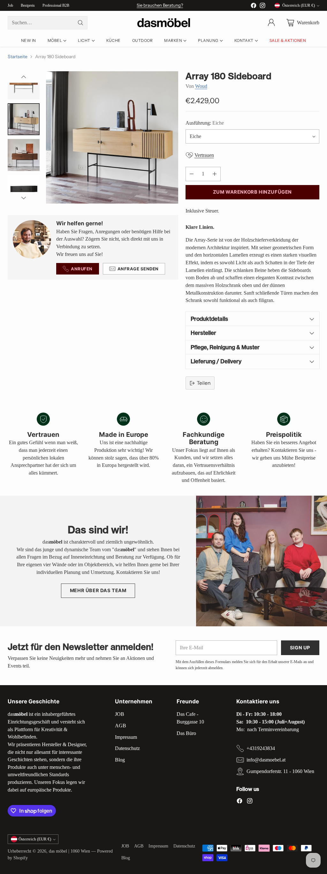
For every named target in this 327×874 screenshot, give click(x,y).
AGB (120, 725)
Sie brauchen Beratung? (160, 5)
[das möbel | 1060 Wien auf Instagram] (262, 6)
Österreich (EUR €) (298, 5)
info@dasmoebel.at (266, 759)
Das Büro (186, 733)
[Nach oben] (24, 77)
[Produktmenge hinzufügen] (214, 174)
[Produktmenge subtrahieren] (191, 174)
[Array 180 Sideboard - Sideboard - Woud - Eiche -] (112, 137)
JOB (119, 714)
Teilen (203, 383)
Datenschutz (127, 748)
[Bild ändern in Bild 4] (24, 191)
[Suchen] (80, 22)
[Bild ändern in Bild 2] (24, 119)
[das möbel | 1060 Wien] (163, 22)
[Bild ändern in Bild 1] (24, 83)
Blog (120, 759)
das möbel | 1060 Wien (69, 851)
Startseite (17, 56)
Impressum (126, 737)
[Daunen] (24, 198)
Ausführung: (205, 123)
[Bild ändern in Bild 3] (24, 155)
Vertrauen (204, 155)
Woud (201, 86)
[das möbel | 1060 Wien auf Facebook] (253, 6)
